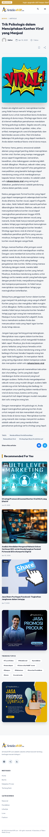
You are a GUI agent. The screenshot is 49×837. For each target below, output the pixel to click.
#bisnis (6, 675)
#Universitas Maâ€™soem (26, 665)
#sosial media (17, 675)
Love (3, 813)
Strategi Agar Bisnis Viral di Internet (31, 439)
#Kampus (7, 670)
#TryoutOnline (9, 661)
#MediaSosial (22, 661)
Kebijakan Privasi (8, 784)
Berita (4, 780)
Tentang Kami (7, 788)
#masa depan (8, 665)
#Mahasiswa (19, 670)
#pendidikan (36, 661)
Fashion (5, 817)
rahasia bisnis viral (14, 181)
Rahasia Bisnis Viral (9, 439)
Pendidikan (6, 805)
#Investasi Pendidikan (35, 670)
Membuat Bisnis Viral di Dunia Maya (21, 435)
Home (4, 776)
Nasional (5, 801)
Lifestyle (5, 809)
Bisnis (4, 18)
